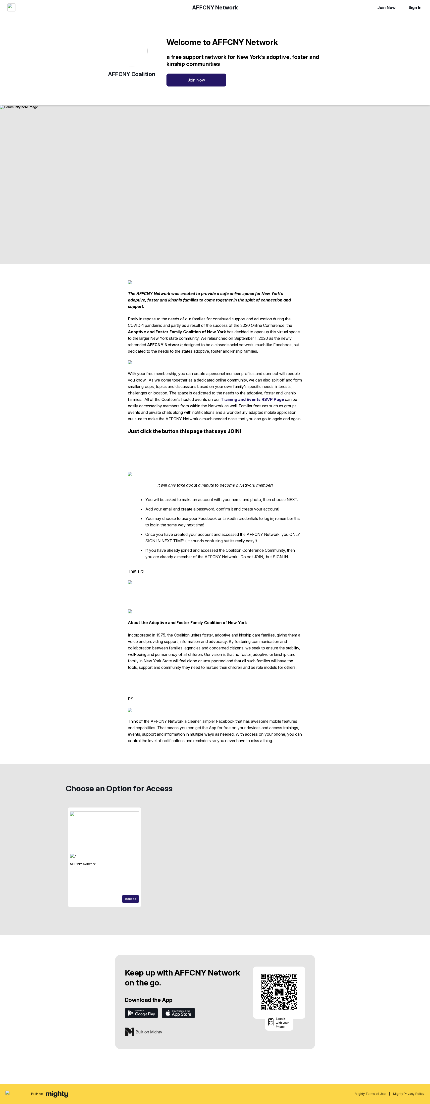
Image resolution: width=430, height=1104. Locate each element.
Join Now (386, 7)
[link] (104, 857)
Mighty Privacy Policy (408, 1094)
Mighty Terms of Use (370, 1094)
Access (130, 899)
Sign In (415, 7)
